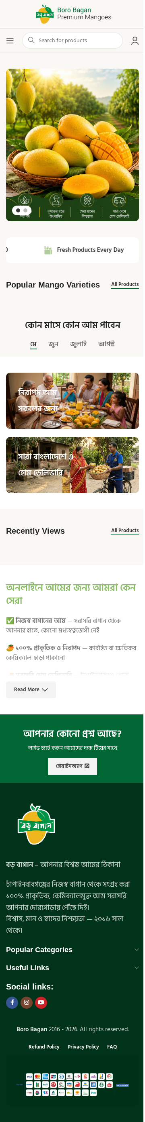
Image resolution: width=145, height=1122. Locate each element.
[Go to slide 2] (25, 210)
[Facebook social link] (12, 1003)
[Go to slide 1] (18, 210)
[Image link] (36, 825)
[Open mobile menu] (10, 41)
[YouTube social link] (41, 1003)
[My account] (135, 41)
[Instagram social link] (27, 1003)
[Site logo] (72, 14)
